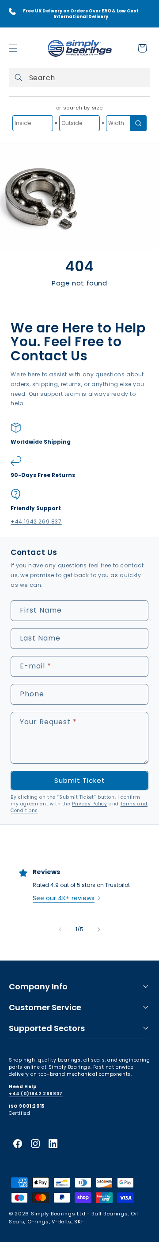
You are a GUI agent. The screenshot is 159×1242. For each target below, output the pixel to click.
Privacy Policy (89, 804)
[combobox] (79, 77)
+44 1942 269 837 (36, 521)
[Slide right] (99, 929)
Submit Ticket (79, 780)
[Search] (18, 77)
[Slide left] (60, 929)
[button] (13, 48)
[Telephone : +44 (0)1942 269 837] (12, 11)
